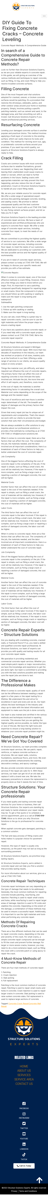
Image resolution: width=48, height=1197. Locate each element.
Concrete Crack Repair (18, 1003)
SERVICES (24, 1075)
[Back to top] (39, 1180)
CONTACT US (24, 1084)
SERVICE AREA (24, 1079)
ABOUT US (24, 1070)
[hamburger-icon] (44, 16)
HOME (24, 1066)
